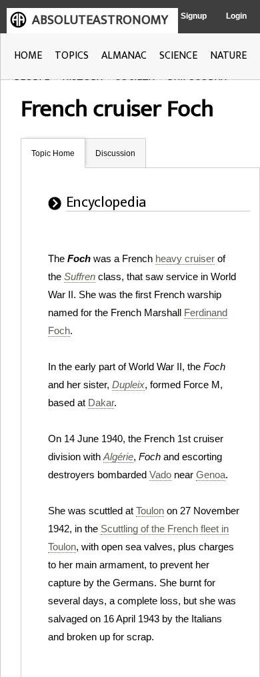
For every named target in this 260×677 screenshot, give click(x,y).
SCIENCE (178, 56)
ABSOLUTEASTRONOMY (100, 20)
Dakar (101, 402)
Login (236, 16)
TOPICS (72, 56)
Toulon (150, 510)
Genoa (210, 474)
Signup (194, 16)
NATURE (228, 56)
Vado (160, 474)
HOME (28, 56)
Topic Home (53, 153)
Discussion (115, 153)
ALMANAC (124, 56)
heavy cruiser (185, 258)
